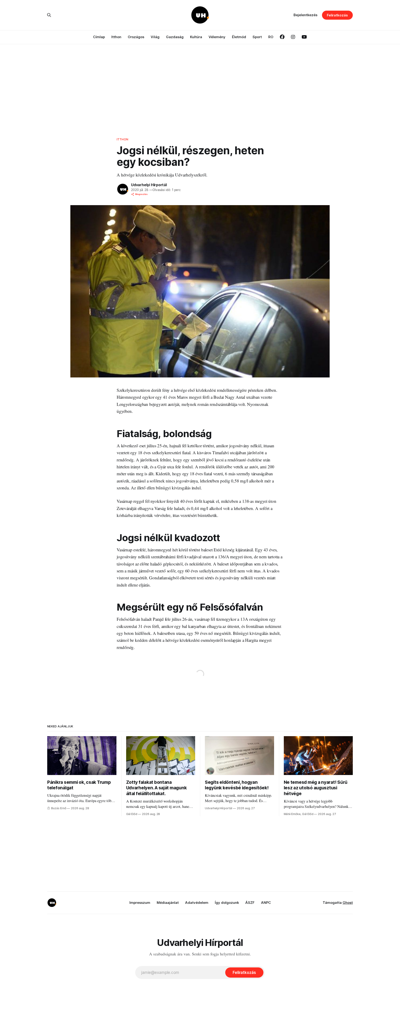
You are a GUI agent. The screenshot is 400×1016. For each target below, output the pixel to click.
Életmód (239, 37)
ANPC (266, 902)
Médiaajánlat (168, 902)
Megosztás (141, 194)
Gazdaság (175, 37)
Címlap (99, 37)
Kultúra (196, 37)
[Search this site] (49, 15)
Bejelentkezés (305, 15)
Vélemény (217, 37)
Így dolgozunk (227, 902)
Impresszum (139, 902)
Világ (155, 37)
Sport (257, 37)
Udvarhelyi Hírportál (149, 184)
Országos (136, 37)
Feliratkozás (337, 15)
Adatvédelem (196, 902)
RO (270, 37)
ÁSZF (250, 902)
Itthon (116, 37)
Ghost (348, 902)
